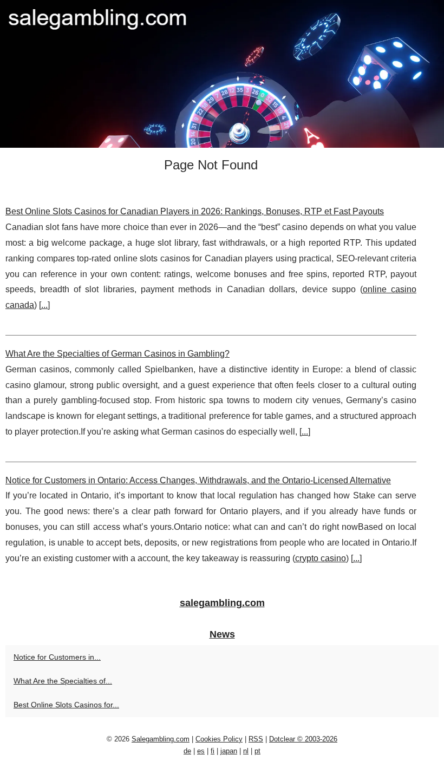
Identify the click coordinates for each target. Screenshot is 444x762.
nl (246, 751)
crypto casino (320, 558)
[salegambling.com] (222, 74)
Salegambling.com (161, 739)
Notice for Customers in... (57, 657)
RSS (256, 739)
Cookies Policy (219, 739)
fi (212, 751)
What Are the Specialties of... (63, 680)
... (44, 305)
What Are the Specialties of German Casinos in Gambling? (117, 353)
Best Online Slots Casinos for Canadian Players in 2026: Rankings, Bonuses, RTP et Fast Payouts (194, 211)
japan (228, 751)
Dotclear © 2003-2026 (303, 739)
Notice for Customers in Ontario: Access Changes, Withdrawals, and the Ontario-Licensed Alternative (198, 480)
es (201, 751)
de (187, 751)
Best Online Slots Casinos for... (66, 704)
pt (257, 751)
